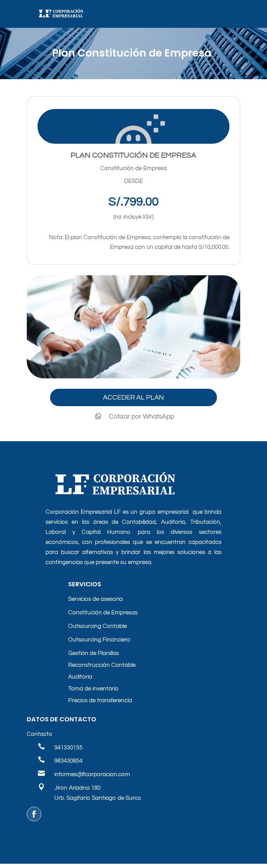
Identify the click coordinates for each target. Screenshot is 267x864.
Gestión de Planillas (93, 653)
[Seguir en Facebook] (34, 814)
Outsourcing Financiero (99, 640)
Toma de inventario (93, 689)
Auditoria (80, 677)
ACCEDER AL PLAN (133, 397)
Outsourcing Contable (97, 626)
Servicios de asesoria (95, 599)
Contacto (39, 734)
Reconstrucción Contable (102, 665)
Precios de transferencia (100, 700)
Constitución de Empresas (103, 613)
